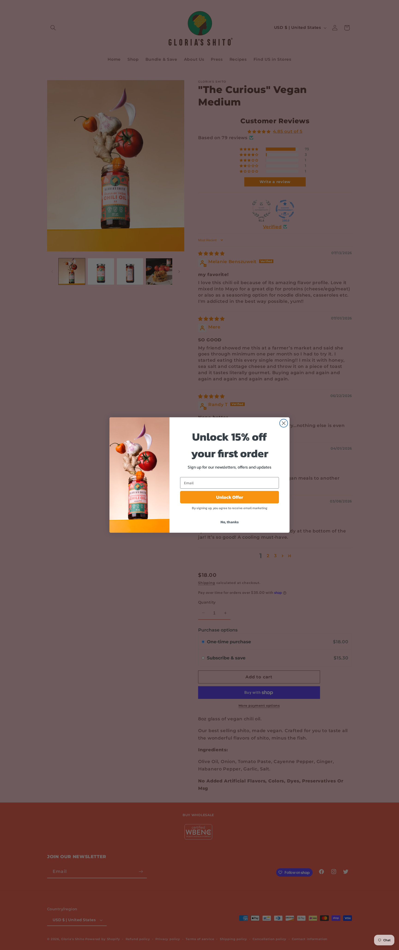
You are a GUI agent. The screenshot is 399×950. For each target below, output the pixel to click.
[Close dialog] (284, 423)
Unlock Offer (229, 497)
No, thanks (230, 522)
